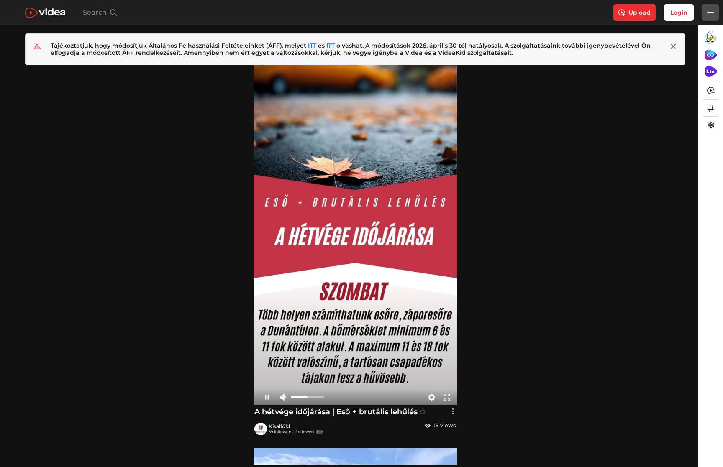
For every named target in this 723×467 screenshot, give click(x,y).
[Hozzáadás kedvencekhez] (423, 411)
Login (678, 12)
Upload (639, 12)
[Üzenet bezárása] (673, 46)
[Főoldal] (45, 13)
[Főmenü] (710, 12)
